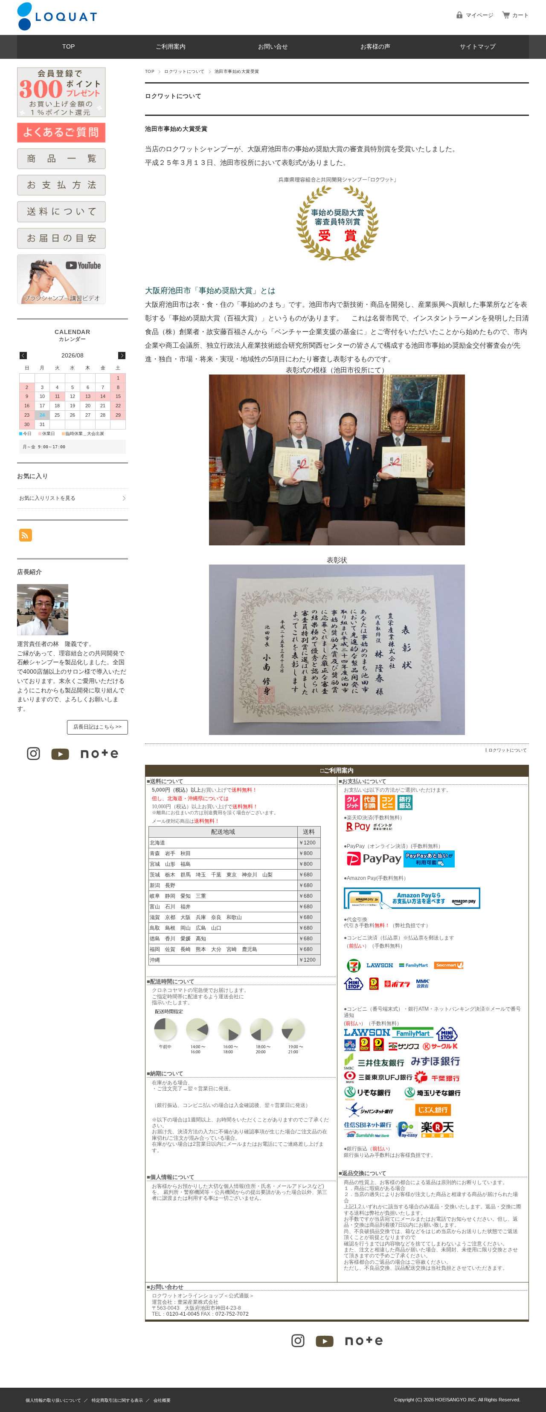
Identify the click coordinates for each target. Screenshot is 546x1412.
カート (520, 15)
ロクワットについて (184, 71)
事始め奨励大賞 (319, 149)
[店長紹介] (42, 633)
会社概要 (162, 1400)
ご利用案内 (171, 46)
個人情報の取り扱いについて (53, 1400)
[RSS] (25, 537)
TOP (68, 46)
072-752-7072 (232, 1314)
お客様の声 (375, 46)
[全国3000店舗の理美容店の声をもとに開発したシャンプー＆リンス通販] (57, 28)
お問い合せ (273, 46)
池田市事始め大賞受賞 (176, 129)
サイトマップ (478, 46)
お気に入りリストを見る (47, 498)
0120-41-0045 (183, 1314)
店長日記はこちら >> (97, 727)
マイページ (480, 15)
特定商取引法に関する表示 (117, 1400)
